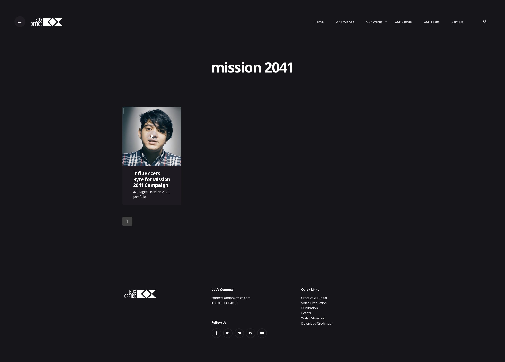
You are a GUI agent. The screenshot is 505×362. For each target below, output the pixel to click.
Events (306, 313)
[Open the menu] (19, 21)
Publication (309, 308)
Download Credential (316, 323)
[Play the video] (151, 136)
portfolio (139, 197)
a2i (135, 192)
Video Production (314, 303)
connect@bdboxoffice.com (231, 298)
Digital (143, 192)
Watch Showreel (313, 318)
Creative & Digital (314, 298)
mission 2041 (159, 192)
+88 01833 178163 (225, 303)
